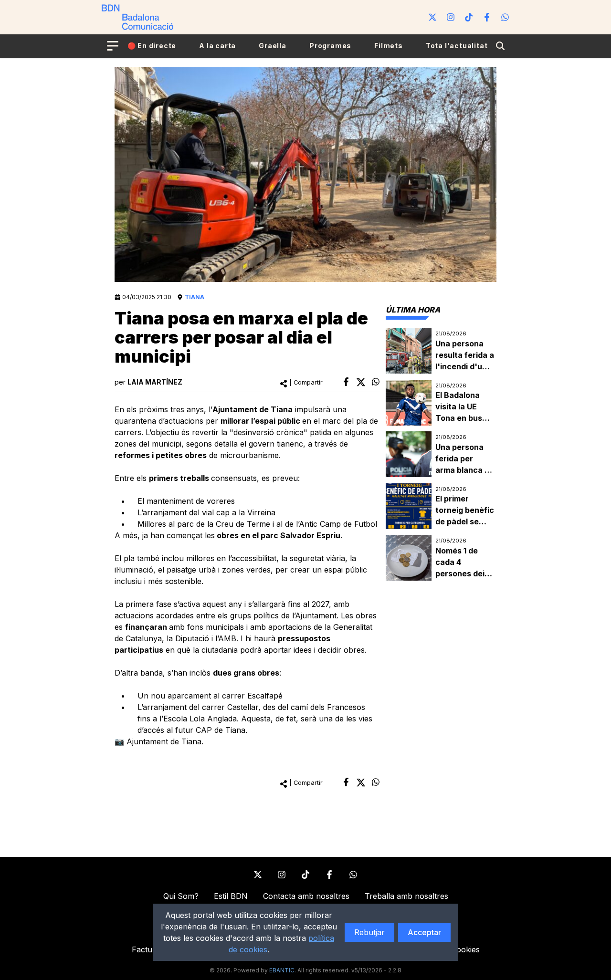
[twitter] (361, 382)
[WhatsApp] (505, 17)
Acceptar (424, 932)
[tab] (413, 309)
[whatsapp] (375, 381)
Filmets (388, 46)
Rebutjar (369, 932)
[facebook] (346, 381)
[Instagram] (450, 17)
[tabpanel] (441, 454)
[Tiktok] (468, 17)
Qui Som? (181, 896)
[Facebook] (487, 17)
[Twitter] (432, 17)
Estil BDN (231, 896)
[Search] (500, 46)
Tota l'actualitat (457, 46)
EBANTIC (282, 970)
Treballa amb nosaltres (406, 896)
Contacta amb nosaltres (306, 896)
